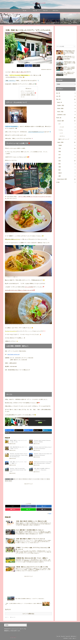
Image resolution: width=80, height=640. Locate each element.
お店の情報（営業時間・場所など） (28, 94)
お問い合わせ (73, 636)
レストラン (44, 479)
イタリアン (17, 479)
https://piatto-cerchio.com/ (13, 354)
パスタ (28, 479)
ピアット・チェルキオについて (27, 91)
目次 (27, 88)
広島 (12, 479)
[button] (36, 65)
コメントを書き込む (28, 613)
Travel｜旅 (8, 479)
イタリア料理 (22, 479)
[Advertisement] (28, 493)
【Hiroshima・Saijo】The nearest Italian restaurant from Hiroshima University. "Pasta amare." (18, 470)
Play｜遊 (62, 636)
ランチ (40, 479)
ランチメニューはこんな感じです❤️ (28, 93)
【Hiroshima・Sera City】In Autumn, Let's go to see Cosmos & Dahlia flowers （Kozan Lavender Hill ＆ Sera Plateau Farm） (19, 455)
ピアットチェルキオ (34, 479)
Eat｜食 (58, 636)
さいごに (23, 96)
